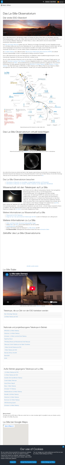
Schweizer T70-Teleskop (10, 388)
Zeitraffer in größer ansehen (32, 266)
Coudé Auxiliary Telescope (10, 380)
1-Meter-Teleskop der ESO (10, 350)
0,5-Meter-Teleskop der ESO (11, 375)
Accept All (12, 462)
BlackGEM (6, 355)
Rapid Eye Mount (8, 339)
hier (42, 175)
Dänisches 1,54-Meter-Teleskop (11, 333)
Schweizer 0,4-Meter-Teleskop (11, 405)
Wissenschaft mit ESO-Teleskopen (14, 215)
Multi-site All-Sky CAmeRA (10, 352)
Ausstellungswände (10, 226)
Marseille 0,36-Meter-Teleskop (11, 394)
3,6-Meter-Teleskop (9, 51)
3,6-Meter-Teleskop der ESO (11, 316)
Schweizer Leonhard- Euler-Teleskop (16, 61)
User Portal (53, 1)
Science (47, 1)
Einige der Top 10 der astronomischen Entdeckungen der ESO (21, 216)
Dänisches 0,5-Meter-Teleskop (11, 397)
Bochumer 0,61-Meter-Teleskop (11, 400)
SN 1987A (18, 209)
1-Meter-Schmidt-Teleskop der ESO (12, 347)
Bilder (11, 224)
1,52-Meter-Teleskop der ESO (11, 372)
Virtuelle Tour (26, 151)
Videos (17, 224)
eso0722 (56, 202)
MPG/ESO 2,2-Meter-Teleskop (37, 64)
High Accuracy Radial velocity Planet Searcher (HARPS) (38, 51)
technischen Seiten (44, 229)
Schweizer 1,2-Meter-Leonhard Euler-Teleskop (15, 336)
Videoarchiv (38, 306)
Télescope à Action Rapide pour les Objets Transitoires (17, 344)
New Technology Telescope (11, 44)
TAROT (15, 62)
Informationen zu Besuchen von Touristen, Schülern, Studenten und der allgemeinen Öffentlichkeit (29, 183)
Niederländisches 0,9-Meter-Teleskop (13, 391)
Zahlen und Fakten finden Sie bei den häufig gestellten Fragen (21, 223)
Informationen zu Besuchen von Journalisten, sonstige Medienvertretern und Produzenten (27, 182)
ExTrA (5, 358)
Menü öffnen (6, 5)
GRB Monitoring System (10, 402)
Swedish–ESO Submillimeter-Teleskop (13, 377)
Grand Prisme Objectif (9, 383)
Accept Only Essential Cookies (28, 462)
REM (58, 61)
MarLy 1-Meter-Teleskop (10, 386)
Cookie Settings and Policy (48, 462)
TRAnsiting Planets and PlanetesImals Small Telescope (17, 341)
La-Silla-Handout (32, 227)
